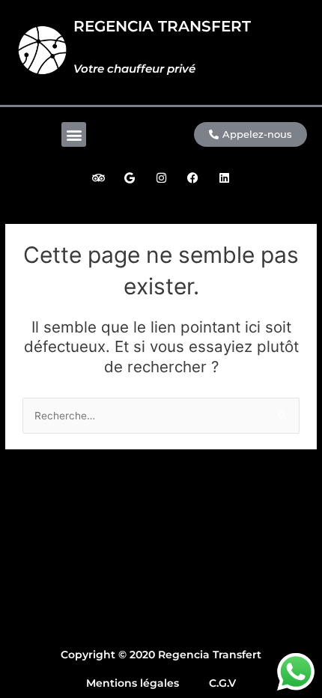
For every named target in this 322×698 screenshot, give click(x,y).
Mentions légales (132, 683)
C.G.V (222, 683)
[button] (73, 134)
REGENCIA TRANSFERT (162, 26)
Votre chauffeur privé (134, 68)
